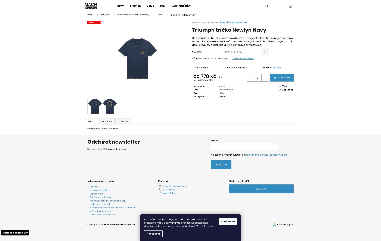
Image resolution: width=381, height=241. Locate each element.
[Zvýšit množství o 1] (265, 77)
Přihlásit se (221, 164)
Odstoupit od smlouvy (15, 232)
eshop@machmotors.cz (175, 186)
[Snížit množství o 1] (250, 77)
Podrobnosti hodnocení (233, 22)
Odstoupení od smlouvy (102, 214)
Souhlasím (228, 221)
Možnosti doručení (243, 58)
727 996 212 (169, 189)
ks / (261, 188)
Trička (222, 86)
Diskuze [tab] (124, 121)
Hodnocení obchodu (100, 204)
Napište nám (96, 193)
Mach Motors (169, 193)
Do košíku (284, 77)
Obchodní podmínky (100, 197)
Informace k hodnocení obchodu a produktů (113, 207)
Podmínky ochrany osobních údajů (108, 200)
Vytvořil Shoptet (285, 224)
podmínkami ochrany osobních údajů (266, 154)
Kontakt (94, 186)
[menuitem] (120, 6)
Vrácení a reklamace (101, 211)
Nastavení (153, 233)
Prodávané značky (99, 190)
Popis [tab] (91, 121)
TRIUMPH (276, 67)
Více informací (205, 226)
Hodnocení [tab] (106, 121)
